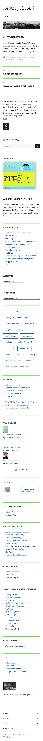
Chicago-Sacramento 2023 (17, 318)
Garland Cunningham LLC (16, 603)
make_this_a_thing (26, 342)
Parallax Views (11, 515)
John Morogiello (12, 612)
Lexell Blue (10, 617)
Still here (9, 253)
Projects (6, 723)
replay (32, 354)
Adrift (7, 264)
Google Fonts (25, 104)
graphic (9, 330)
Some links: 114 (11, 247)
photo (8, 354)
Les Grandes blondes (11, 447)
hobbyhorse (23, 330)
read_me (20, 354)
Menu (6, 16)
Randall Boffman (12, 620)
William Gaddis (12, 464)
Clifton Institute (12, 324)
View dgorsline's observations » (28, 490)
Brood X (19, 311)
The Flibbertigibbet (13, 669)
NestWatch (10, 552)
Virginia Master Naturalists (17, 367)
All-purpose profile (13, 385)
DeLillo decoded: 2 (13, 236)
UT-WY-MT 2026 (13, 361)
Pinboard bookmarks (14, 391)
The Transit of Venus (12, 435)
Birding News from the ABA (16, 540)
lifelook (9, 342)
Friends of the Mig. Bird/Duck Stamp (20, 546)
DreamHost (17, 101)
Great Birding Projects (14, 606)
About (6, 713)
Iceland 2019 (11, 336)
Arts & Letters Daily (13, 572)
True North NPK (12, 629)
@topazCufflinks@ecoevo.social (18, 388)
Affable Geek (10, 512)
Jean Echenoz (11, 450)
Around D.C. (8, 718)
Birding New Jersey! (13, 538)
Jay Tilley (9, 609)
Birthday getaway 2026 (15, 250)
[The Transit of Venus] (5, 429)
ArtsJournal (10, 575)
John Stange (10, 615)
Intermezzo (10, 663)
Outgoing (9, 239)
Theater (6, 59)
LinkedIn (9, 396)
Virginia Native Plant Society (17, 555)
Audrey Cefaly (11, 594)
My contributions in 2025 (16, 646)
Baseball (34, 57)
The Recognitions (10, 461)
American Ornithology (14, 535)
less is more (27, 336)
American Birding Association (17, 532)
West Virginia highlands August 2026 (20, 256)
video (28, 361)
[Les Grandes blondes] (6, 442)
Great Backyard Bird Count (16, 549)
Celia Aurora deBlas (13, 600)
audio (8, 311)
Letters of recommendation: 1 (17, 233)
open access (24, 348)
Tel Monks (9, 626)
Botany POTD (10, 543)
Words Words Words (16, 59)
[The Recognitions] (5, 455)
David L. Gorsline (26, 107)
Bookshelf (9, 423)
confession (29, 324)
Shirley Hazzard (12, 438)
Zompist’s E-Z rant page (15, 671)
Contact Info (8, 728)
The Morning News (13, 578)
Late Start (9, 666)
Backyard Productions (14, 597)
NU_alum (10, 348)
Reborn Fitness (11, 623)
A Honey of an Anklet (19, 8)
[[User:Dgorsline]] (13, 393)
